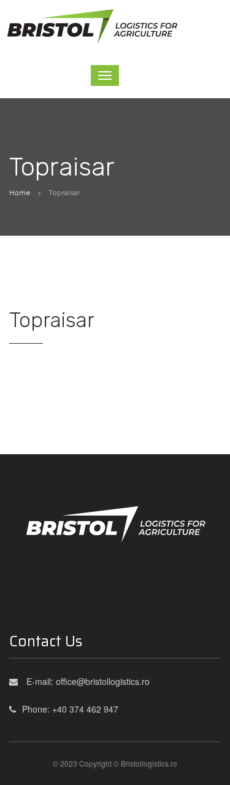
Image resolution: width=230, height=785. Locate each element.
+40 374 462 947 (85, 709)
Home (19, 192)
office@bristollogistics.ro (103, 681)
